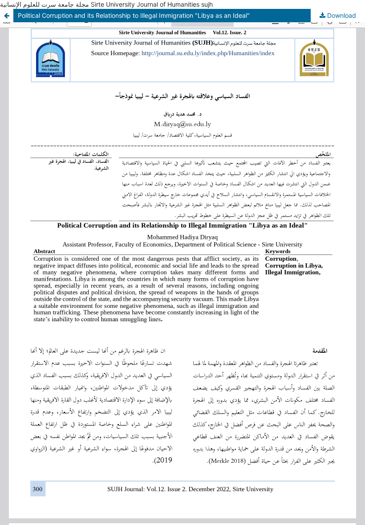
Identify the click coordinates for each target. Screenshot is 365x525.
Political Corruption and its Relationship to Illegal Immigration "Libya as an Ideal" (134, 15)
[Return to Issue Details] (6, 15)
